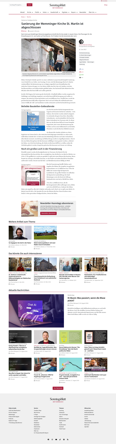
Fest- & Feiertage (63, 414)
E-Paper (36, 414)
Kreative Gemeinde (89, 414)
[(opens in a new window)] (48, 440)
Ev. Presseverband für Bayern (41, 433)
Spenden (86, 427)
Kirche (29, 12)
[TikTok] (60, 440)
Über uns (36, 431)
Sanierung (82, 64)
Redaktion (36, 423)
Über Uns (91, 12)
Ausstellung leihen (89, 410)
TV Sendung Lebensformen (15, 423)
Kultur (45, 12)
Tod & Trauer (62, 429)
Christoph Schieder (84, 57)
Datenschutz (37, 427)
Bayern (73, 12)
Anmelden (104, 1)
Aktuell (22, 12)
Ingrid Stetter (82, 62)
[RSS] (67, 440)
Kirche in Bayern (13, 412)
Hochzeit (61, 427)
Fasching (61, 410)
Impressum (37, 429)
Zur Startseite (58, 388)
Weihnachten (62, 421)
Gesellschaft (54, 12)
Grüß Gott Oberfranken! (14, 410)
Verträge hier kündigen (39, 416)
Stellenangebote (38, 419)
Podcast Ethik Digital (14, 416)
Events (86, 416)
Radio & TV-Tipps (13, 421)
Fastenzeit (61, 412)
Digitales (64, 12)
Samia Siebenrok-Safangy (85, 45)
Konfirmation (62, 425)
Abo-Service (37, 412)
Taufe (60, 423)
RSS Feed (86, 425)
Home (23, 17)
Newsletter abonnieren (48, 213)
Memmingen (90, 62)
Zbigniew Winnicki (84, 60)
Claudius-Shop (37, 410)
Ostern (60, 416)
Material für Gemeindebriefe (91, 423)
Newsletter (82, 12)
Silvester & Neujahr (64, 419)
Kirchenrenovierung (84, 53)
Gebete (86, 419)
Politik (37, 12)
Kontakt (36, 421)
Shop (105, 5)
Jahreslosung (87, 421)
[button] (24, 31)
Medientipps (12, 414)
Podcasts (11, 419)
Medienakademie (88, 412)
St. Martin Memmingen (85, 55)
